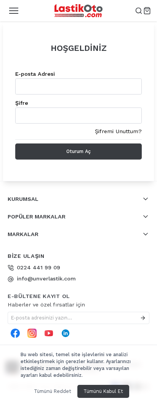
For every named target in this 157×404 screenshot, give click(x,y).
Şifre (21, 103)
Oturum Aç (78, 151)
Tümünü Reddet (52, 391)
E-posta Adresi (35, 74)
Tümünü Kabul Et (103, 391)
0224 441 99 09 (38, 267)
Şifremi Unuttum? (118, 131)
